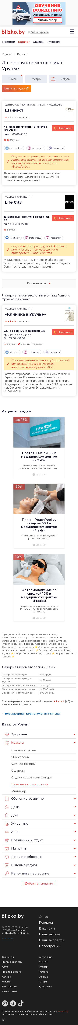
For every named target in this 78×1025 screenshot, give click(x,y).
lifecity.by (14, 237)
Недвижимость (12, 961)
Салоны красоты (23, 750)
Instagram (37, 148)
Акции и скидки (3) (16, 88)
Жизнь (6, 981)
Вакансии (47, 928)
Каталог (24, 41)
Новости (8, 41)
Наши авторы (49, 934)
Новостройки (50, 946)
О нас (43, 917)
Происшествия (12, 971)
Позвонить (65, 128)
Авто (5, 966)
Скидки (39, 41)
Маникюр (18, 791)
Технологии (9, 986)
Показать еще (37, 283)
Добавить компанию (39, 883)
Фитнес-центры (23, 764)
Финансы (8, 956)
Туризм (43, 966)
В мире (43, 976)
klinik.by (14, 352)
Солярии (18, 770)
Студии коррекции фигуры (31, 777)
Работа (43, 971)
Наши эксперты (51, 940)
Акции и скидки (16, 411)
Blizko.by (63, 1011)
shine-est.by (16, 148)
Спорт (43, 981)
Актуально (45, 956)
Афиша (6, 976)
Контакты (7, 938)
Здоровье (45, 986)
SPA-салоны (20, 757)
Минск (43, 961)
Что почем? (9, 991)
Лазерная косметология (29, 784)
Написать (58, 148)
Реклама (46, 922)
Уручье (7, 54)
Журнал (54, 41)
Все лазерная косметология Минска (32, 713)
